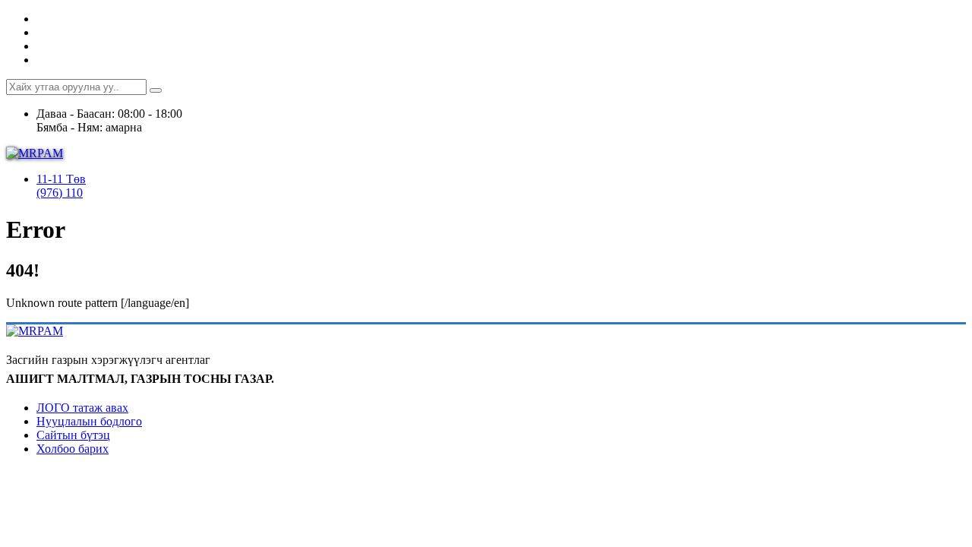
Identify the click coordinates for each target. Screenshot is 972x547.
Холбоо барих (72, 448)
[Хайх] (156, 90)
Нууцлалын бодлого (89, 421)
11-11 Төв (61, 178)
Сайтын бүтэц (73, 434)
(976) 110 (59, 192)
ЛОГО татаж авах (82, 407)
